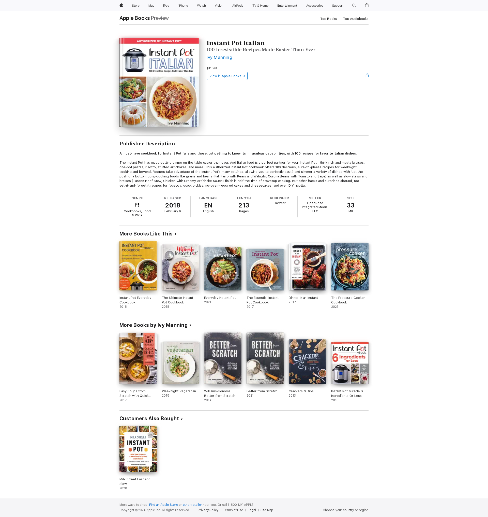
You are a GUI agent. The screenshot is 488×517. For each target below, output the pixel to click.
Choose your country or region (346, 510)
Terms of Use (233, 510)
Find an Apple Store (163, 505)
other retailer (192, 505)
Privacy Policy (208, 510)
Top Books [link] (328, 19)
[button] (354, 5)
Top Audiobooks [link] (356, 19)
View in (225, 76)
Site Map (267, 510)
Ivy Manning (219, 57)
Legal (252, 510)
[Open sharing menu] (367, 75)
